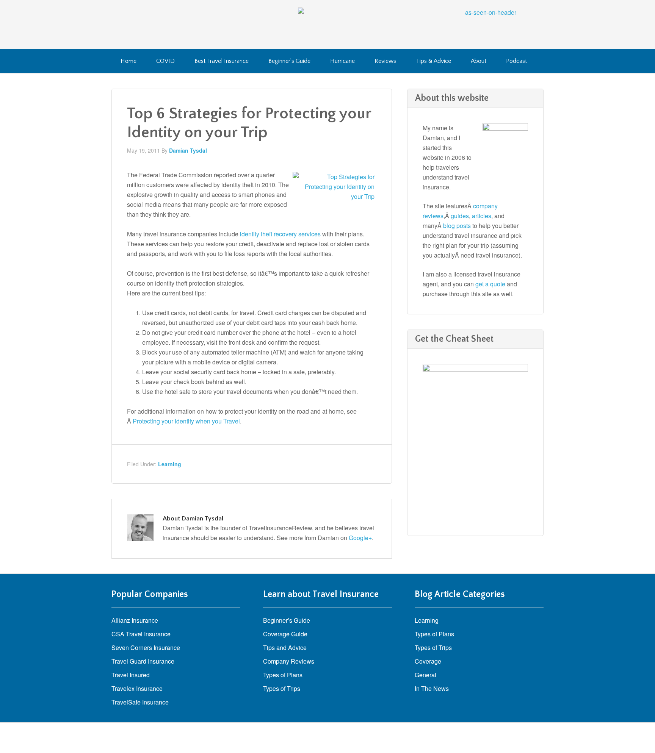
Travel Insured (130, 674)
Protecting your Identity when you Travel (186, 421)
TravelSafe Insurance (140, 702)
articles (481, 215)
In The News (432, 688)
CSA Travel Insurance (141, 634)
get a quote (490, 284)
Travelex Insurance (137, 688)
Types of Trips (281, 688)
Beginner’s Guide (286, 620)
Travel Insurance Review (172, 23)
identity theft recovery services (280, 234)
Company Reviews (288, 661)
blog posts (457, 225)
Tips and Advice (285, 647)
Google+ (360, 537)
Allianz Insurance (134, 620)
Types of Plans (282, 674)
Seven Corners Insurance (145, 647)
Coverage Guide (285, 634)
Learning (169, 464)
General (425, 674)
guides (460, 215)
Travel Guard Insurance (142, 661)
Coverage (428, 661)
